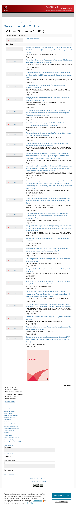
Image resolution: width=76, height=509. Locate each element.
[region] (38, 498)
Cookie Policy (29, 503)
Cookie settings (38, 501)
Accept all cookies (61, 496)
